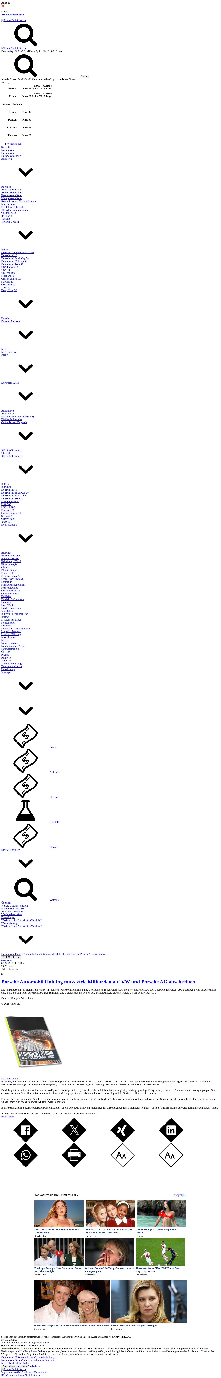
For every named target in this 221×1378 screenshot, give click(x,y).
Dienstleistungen (9, 570)
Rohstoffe (6, 657)
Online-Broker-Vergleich (14, 422)
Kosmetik (6, 625)
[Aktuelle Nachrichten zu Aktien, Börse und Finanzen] (13, 20)
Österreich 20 (8, 284)
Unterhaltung (8, 669)
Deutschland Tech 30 (12, 264)
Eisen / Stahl (7, 573)
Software (6, 660)
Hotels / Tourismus (11, 608)
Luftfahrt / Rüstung (11, 634)
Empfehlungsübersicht (12, 207)
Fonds (53, 747)
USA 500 (6, 270)
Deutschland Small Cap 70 (15, 258)
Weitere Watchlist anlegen (14, 905)
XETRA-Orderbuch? (12, 456)
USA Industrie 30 (10, 267)
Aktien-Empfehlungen (33, 1360)
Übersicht (6, 453)
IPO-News (6, 215)
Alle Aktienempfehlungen (14, 210)
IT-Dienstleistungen (11, 619)
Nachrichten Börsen (11, 1360)
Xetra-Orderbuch (26, 1357)
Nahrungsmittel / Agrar (13, 646)
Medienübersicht (9, 352)
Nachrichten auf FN (11, 155)
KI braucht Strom (10, 1078)
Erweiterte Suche (13, 143)
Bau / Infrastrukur (10, 558)
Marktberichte (8, 204)
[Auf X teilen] (74, 1141)
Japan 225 (6, 287)
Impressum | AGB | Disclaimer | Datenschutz (24, 1372)
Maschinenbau (8, 637)
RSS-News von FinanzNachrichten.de (20, 1375)
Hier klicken (7, 1116)
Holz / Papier (8, 605)
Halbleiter (6, 596)
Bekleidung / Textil (11, 561)
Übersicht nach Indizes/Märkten (17, 252)
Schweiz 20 (7, 281)
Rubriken (6, 186)
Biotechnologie (9, 564)
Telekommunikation (11, 666)
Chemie (5, 567)
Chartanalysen (8, 213)
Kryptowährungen (10, 849)
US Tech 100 (8, 272)
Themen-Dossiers (10, 221)
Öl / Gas (5, 651)
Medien (5, 349)
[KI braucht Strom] (32, 1075)
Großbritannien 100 (11, 278)
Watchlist (54, 899)
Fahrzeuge (6, 581)
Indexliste (6, 486)
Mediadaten (34, 1366)
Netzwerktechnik (10, 649)
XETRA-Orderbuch (11, 450)
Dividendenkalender (11, 419)
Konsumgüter (8, 622)
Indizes (5, 249)
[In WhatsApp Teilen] (25, 1166)
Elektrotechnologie (11, 576)
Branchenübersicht (10, 321)
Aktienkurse (7, 410)
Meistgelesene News (11, 198)
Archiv (4, 354)
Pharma (5, 654)
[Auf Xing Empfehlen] (122, 1141)
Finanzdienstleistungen (13, 584)
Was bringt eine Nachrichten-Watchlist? (21, 920)
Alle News (6, 158)
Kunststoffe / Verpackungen (15, 628)
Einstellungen (8, 917)
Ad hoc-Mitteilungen (12, 14)
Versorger (6, 672)
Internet (5, 616)
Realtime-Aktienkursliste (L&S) (17, 416)
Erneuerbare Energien (12, 578)
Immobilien (7, 611)
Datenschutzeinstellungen (15, 1366)
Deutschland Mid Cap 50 (14, 261)
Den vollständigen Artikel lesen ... (18, 998)
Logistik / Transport (11, 631)
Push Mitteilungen (11, 957)
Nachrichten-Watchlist (12, 908)
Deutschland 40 (9, 255)
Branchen (6, 318)
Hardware (6, 602)
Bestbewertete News (11, 195)
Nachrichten (7, 150)
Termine (5, 218)
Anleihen (54, 772)
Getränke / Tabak (10, 593)
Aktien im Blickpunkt (12, 189)
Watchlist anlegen (10, 923)
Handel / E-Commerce (12, 599)
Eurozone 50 (7, 275)
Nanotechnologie (10, 643)
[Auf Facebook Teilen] (25, 1141)
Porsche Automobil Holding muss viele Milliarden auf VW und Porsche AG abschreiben (98, 982)
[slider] (6, 971)
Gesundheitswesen (10, 590)
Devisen (54, 847)
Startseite (6, 147)
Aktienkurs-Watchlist (12, 911)
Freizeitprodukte (9, 587)
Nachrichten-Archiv (19, 1363)
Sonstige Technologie (12, 663)
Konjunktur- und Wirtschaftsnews (18, 201)
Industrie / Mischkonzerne (14, 613)
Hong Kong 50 (9, 290)
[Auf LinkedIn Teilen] (171, 1141)
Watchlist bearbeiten (11, 914)
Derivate (54, 797)
